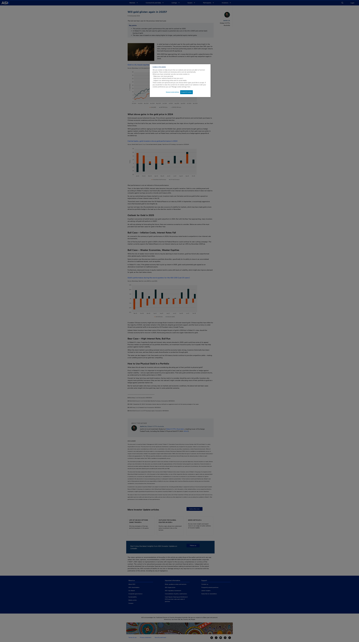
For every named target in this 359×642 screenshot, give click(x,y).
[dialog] (180, 80)
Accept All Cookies (186, 92)
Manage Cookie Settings (172, 92)
